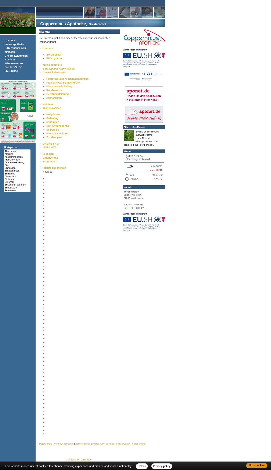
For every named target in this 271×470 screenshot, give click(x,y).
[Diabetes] (17, 179)
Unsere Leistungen (16, 55)
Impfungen (52, 122)
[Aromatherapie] (17, 159)
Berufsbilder (53, 54)
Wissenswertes (14, 63)
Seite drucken (123, 443)
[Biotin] (17, 165)
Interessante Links (57, 133)
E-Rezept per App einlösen (59, 68)
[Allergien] (17, 154)
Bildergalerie (54, 58)
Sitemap (110, 443)
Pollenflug (52, 118)
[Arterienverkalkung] (17, 162)
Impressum (49, 161)
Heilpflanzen (53, 114)
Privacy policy (161, 466)
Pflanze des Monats (54, 167)
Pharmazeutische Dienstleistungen (67, 78)
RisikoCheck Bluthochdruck (63, 82)
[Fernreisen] (17, 190)
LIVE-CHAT (11, 71)
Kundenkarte (54, 90)
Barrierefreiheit (82, 443)
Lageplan (48, 153)
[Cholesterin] (17, 176)
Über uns (10, 40)
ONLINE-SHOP (13, 67)
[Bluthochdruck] (17, 170)
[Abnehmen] (17, 151)
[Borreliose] (17, 173)
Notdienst (10, 59)
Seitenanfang (138, 443)
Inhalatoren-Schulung (59, 86)
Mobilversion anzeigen (78, 459)
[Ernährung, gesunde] (17, 184)
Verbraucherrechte (63, 443)
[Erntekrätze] (17, 187)
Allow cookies (256, 465)
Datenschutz (50, 157)
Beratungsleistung (57, 94)
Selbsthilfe (52, 129)
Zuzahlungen (54, 137)
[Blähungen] (17, 168)
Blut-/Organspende (57, 125)
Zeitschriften (54, 97)
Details (142, 466)
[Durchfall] (17, 182)
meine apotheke (14, 44)
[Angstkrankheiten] (17, 157)
